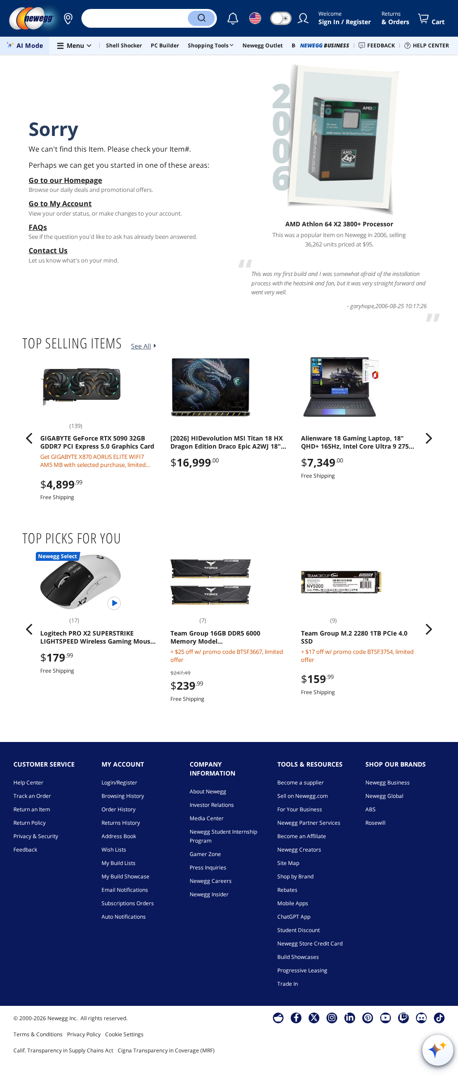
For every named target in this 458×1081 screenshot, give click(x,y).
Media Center (207, 818)
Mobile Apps (292, 903)
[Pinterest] (368, 1017)
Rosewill (375, 823)
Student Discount (298, 930)
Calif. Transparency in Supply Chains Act (63, 1050)
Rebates (287, 890)
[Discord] (421, 1017)
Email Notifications (125, 890)
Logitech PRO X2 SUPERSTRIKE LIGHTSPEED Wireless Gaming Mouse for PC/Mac (97, 637)
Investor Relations (212, 805)
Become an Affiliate (301, 836)
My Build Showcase (125, 876)
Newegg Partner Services (308, 823)
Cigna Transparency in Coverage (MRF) (166, 1050)
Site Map (288, 863)
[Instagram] (331, 1017)
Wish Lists (114, 849)
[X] (314, 1017)
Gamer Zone (205, 854)
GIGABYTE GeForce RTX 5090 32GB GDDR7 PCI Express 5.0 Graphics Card (97, 442)
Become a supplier (300, 782)
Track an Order (32, 796)
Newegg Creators (299, 849)
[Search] (201, 18)
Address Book (119, 836)
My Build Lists (119, 863)
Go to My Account (60, 203)
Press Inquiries (208, 867)
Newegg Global (384, 796)
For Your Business (299, 809)
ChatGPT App (293, 916)
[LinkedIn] (349, 1017)
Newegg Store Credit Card (310, 943)
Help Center (28, 782)
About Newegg (208, 791)
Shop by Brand (295, 876)
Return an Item (31, 809)
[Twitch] (403, 1017)
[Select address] (68, 18)
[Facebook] (296, 1017)
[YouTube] (385, 1017)
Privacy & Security (35, 836)
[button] (68, 18)
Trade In (287, 984)
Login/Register (119, 782)
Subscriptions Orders (128, 903)
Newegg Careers (211, 881)
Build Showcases (298, 957)
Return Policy (29, 823)
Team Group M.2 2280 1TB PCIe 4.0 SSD (354, 637)
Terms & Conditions (38, 1034)
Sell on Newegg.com (302, 796)
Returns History (121, 823)
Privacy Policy (84, 1034)
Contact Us (48, 250)
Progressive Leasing (302, 970)
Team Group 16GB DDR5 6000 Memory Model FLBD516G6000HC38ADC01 (215, 637)
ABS (370, 809)
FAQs (38, 227)
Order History (119, 809)
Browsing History (123, 796)
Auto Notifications (124, 916)
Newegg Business (387, 782)
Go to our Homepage (65, 180)
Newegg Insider (209, 894)
